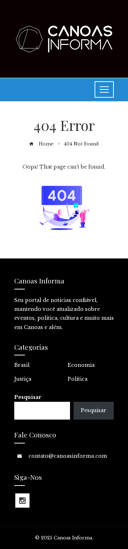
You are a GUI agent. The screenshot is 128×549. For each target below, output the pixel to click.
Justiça (22, 379)
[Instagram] (22, 500)
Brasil (22, 365)
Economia (81, 365)
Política (77, 379)
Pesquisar (27, 397)
